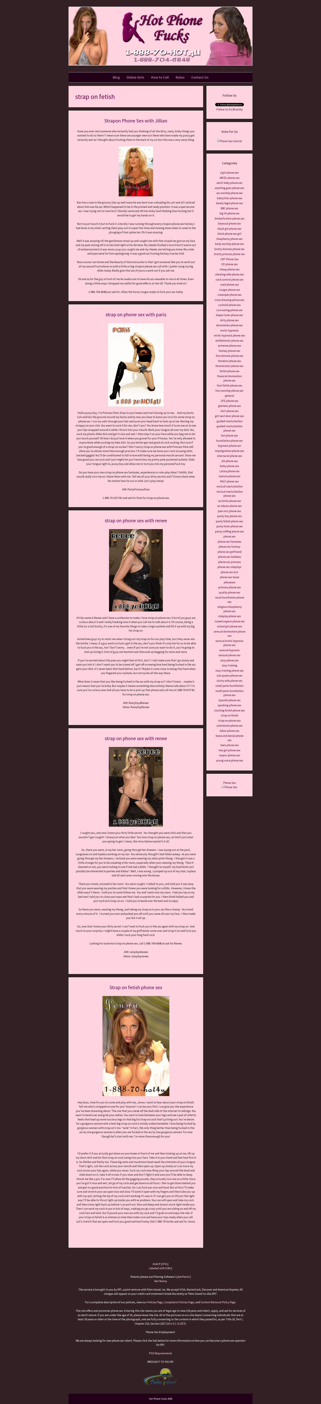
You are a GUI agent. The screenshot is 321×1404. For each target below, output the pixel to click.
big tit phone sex (230, 213)
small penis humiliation (229, 686)
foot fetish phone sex (229, 385)
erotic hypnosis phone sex (229, 335)
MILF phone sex (229, 481)
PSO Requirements (160, 1353)
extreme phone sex (229, 345)
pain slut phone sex (229, 511)
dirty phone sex (229, 320)
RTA (164, 1264)
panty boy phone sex (229, 516)
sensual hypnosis (229, 650)
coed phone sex (229, 284)
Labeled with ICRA (160, 1268)
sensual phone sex (229, 655)
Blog (116, 77)
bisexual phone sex (229, 223)
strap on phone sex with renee (136, 520)
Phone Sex (229, 783)
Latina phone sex (230, 471)
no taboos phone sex (229, 506)
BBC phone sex (229, 208)
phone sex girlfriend (230, 552)
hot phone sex (229, 435)
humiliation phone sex (229, 441)
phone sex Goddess (229, 557)
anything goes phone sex (229, 188)
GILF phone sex (230, 411)
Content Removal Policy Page (218, 1302)
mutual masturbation (230, 486)
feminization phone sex (229, 366)
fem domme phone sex (229, 356)
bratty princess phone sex (229, 254)
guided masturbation (229, 421)
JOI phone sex (229, 461)
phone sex (229, 536)
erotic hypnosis (229, 330)
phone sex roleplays (229, 567)
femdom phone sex (229, 361)
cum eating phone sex (229, 310)
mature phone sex (229, 476)
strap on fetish (229, 715)
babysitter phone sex (229, 198)
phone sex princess (229, 562)
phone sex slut (229, 572)
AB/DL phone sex (230, 178)
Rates (180, 77)
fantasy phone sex (229, 351)
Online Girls (135, 77)
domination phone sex (229, 325)
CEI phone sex (229, 264)
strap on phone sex (229, 720)
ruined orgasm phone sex (230, 621)
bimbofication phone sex (229, 218)
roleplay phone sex (229, 616)
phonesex (229, 582)
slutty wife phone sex (229, 681)
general (229, 395)
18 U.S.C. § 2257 (176, 1323)
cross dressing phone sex (229, 300)
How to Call (160, 77)
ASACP (156, 1264)
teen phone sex (229, 745)
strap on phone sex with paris (135, 314)
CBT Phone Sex (230, 259)
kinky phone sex (229, 466)
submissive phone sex (230, 725)
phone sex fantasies (229, 541)
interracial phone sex (229, 456)
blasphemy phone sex (230, 239)
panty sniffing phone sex (229, 531)
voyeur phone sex (229, 755)
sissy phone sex (229, 660)
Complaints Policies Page (179, 1302)
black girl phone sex (229, 229)
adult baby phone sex (229, 183)
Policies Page (155, 1302)
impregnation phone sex (229, 451)
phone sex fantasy (229, 546)
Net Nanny (160, 1281)
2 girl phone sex (229, 172)
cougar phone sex (229, 290)
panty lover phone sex (229, 526)
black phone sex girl (229, 234)
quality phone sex (229, 592)
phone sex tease (229, 577)
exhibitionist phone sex (229, 340)
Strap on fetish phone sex (136, 987)
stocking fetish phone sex (229, 710)
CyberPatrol (182, 1277)
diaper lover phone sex (229, 315)
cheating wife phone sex (229, 274)
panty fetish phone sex (229, 521)
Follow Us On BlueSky (229, 109)
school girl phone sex (229, 626)
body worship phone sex (229, 244)
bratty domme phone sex (229, 249)
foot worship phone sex (229, 390)
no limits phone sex (229, 501)
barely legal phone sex (229, 203)
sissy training (229, 665)
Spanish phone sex (229, 700)
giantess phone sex (229, 406)
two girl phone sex (229, 750)
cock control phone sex (229, 279)
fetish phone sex (229, 371)
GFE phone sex (229, 401)
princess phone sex (229, 587)
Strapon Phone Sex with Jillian (135, 120)
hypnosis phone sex (229, 446)
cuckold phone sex (229, 305)
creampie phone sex (230, 295)
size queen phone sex (229, 675)
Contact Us (199, 77)
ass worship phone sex (229, 193)
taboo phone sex (229, 731)
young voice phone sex (229, 760)
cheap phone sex (230, 269)
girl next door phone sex (229, 416)
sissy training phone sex (230, 670)
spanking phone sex (229, 705)
